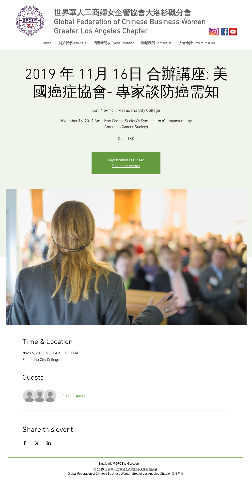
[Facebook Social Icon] (224, 31)
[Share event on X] (36, 443)
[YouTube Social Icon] (233, 31)
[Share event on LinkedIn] (49, 443)
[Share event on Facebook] (24, 443)
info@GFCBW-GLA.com (124, 463)
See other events (126, 166)
